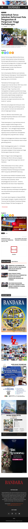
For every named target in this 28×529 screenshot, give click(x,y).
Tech (14, 518)
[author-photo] (14, 252)
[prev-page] (2, 291)
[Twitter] (8, 53)
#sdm (7, 233)
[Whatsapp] (2, 53)
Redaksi (5, 26)
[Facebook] (5, 53)
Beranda (2, 10)
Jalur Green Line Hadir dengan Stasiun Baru (21, 239)
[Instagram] (12, 513)
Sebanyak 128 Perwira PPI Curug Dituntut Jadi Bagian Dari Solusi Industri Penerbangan (17, 268)
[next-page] (4, 291)
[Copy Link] (10, 53)
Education (4, 12)
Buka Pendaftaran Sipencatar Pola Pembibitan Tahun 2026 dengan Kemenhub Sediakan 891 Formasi (17, 277)
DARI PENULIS (15, 261)
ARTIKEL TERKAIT (6, 261)
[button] (2, 7)
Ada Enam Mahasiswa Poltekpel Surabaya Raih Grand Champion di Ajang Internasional (16, 285)
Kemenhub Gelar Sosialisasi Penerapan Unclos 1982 (7, 240)
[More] (13, 53)
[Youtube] (19, 513)
